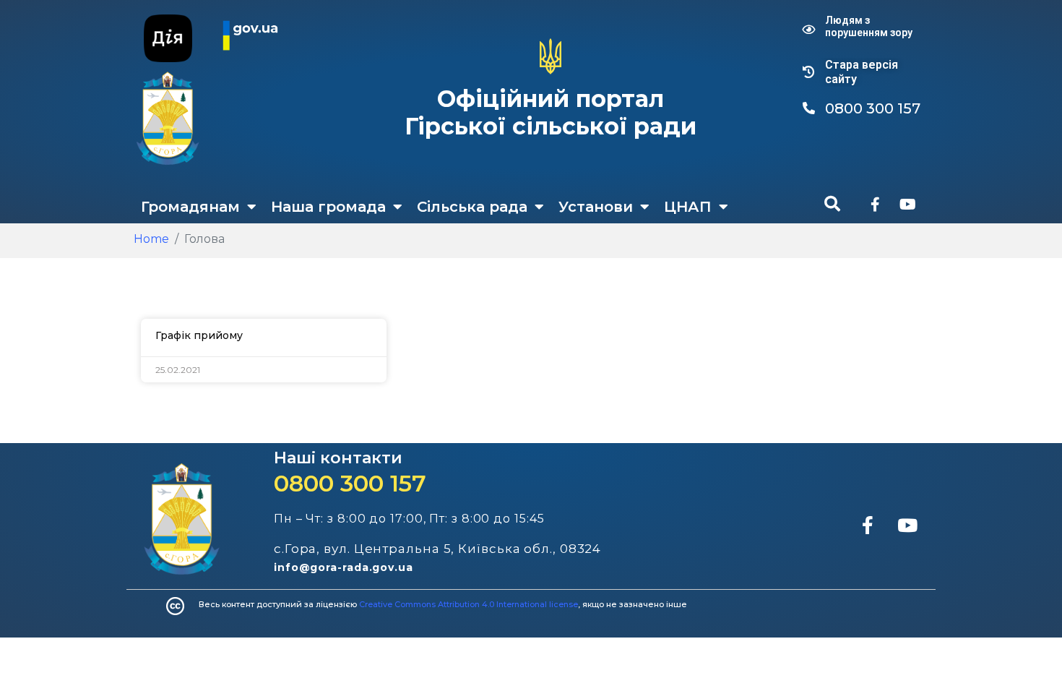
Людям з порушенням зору (868, 26)
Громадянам (190, 206)
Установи (595, 206)
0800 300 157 (350, 483)
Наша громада (328, 206)
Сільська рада (472, 206)
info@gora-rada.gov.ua (343, 567)
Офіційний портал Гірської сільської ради (550, 112)
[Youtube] (907, 204)
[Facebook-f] (874, 204)
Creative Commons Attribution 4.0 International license (468, 604)
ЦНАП (688, 206)
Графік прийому (199, 335)
